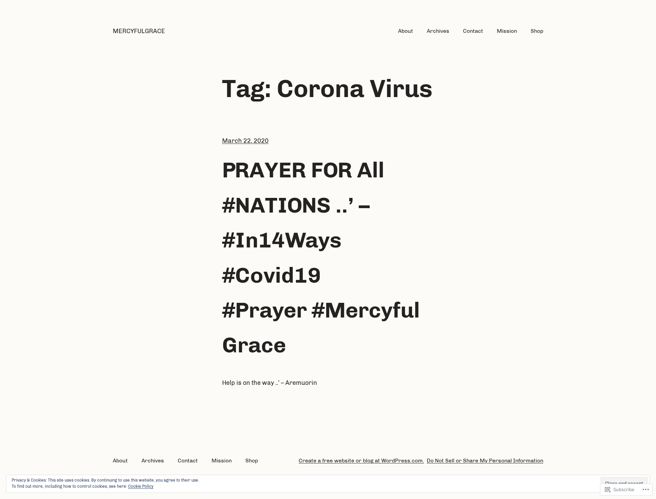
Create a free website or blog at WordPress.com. (361, 460)
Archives (438, 31)
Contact (473, 31)
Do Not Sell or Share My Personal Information (485, 460)
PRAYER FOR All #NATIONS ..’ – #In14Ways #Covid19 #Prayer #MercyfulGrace (321, 257)
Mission (507, 31)
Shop (537, 31)
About (405, 31)
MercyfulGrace (139, 31)
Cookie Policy (140, 486)
